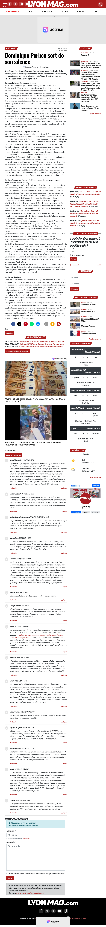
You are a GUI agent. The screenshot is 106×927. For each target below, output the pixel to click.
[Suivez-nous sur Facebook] (85, 499)
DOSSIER (83, 302)
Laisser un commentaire (13, 455)
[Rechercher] (100, 4)
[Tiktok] (32, 4)
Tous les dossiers (94, 339)
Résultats (99, 265)
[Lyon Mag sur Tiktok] (65, 912)
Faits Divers (80, 11)
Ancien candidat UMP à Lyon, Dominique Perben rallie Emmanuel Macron (42, 344)
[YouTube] (26, 4)
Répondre (14, 488)
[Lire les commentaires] (59, 324)
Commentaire (11, 842)
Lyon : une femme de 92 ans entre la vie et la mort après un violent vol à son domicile (85, 223)
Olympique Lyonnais (88, 326)
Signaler (65, 488)
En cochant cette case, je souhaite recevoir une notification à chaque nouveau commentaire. (37, 873)
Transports (84, 81)
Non (72, 251)
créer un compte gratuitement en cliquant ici (30, 893)
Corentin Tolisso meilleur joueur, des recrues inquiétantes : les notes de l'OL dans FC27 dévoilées (90, 75)
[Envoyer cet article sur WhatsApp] (32, 324)
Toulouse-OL (85, 55)
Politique (65, 11)
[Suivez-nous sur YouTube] (59, 912)
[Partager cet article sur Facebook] (13, 324)
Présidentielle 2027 (88, 311)
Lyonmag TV (96, 11)
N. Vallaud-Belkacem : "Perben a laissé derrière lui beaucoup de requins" (41, 346)
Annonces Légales (47, 11)
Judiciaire (84, 92)
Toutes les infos (94, 113)
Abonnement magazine (13, 11)
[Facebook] (9, 4)
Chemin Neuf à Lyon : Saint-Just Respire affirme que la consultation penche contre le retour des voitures (91, 86)
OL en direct (84, 53)
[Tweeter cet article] (19, 324)
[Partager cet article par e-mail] (52, 324)
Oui (72, 248)
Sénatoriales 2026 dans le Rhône (90, 319)
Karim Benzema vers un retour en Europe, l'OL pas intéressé (90, 108)
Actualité (11, 48)
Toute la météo (94, 477)
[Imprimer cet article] (46, 324)
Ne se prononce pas (77, 255)
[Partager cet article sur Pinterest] (25, 324)
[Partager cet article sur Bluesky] (38, 324)
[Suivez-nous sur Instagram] (53, 912)
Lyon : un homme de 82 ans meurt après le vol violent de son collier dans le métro (91, 65)
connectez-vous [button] (26, 838)
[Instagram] (21, 4)
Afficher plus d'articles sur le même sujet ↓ (18, 351)
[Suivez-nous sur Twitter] (47, 912)
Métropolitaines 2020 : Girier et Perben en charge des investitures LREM (42, 341)
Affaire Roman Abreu (88, 304)
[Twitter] (15, 4)
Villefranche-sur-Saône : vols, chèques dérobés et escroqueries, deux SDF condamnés (89, 98)
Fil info (31, 11)
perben (10, 333)
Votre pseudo (10, 831)
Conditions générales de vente (76, 918)
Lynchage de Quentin (88, 333)
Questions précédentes (75, 265)
